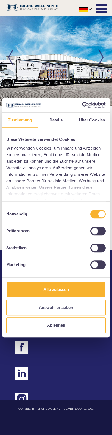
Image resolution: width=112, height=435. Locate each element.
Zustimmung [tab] (20, 120)
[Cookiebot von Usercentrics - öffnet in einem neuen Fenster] (82, 105)
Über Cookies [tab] (92, 120)
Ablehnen (56, 325)
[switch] (98, 231)
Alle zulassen (56, 289)
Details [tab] (56, 120)
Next (101, 57)
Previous (11, 57)
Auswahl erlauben (56, 307)
